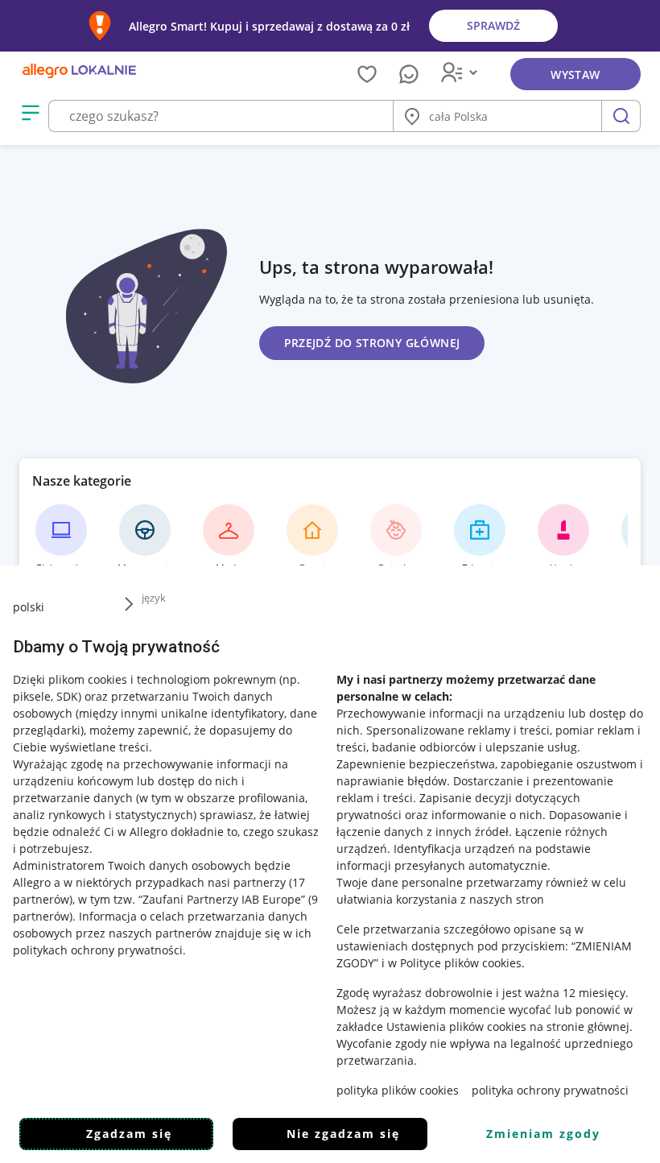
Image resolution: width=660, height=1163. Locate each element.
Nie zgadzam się (343, 1133)
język (154, 597)
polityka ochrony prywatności (550, 1090)
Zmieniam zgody (543, 1133)
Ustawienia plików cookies (456, 1026)
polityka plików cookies (397, 1090)
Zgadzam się (129, 1133)
